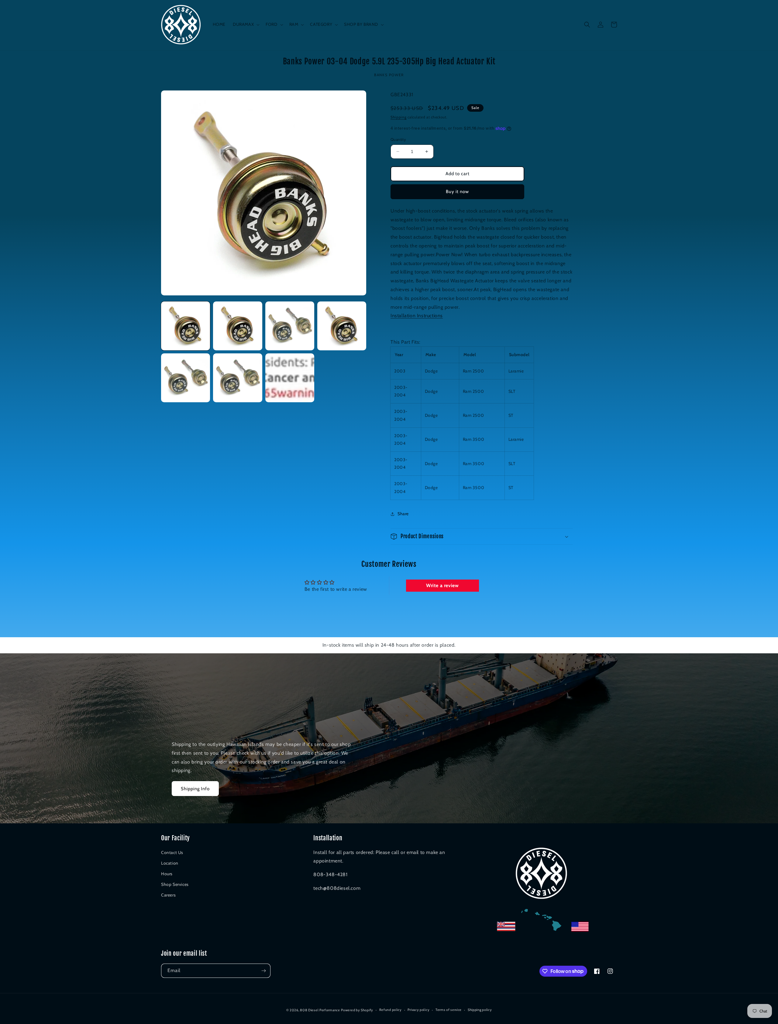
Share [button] (403, 513)
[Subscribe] (263, 971)
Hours (167, 873)
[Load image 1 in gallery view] (185, 325)
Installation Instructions (417, 315)
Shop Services (175, 884)
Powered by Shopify (357, 1010)
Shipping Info (195, 788)
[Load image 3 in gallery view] (289, 325)
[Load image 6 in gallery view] (237, 377)
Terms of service (448, 1010)
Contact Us (172, 852)
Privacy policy (418, 1010)
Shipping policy (480, 1010)
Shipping (399, 117)
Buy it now (457, 191)
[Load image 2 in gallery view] (237, 325)
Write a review (442, 585)
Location (169, 863)
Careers (168, 895)
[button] (245, 24)
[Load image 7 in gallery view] (289, 377)
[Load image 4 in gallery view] (341, 325)
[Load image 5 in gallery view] (185, 377)
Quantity (398, 139)
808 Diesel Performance (320, 1010)
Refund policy (390, 1010)
